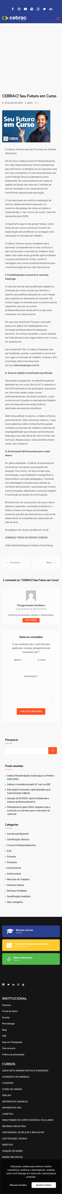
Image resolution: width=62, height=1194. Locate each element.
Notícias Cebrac (15, 885)
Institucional (14, 868)
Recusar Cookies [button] (18, 1185)
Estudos (11, 856)
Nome (18, 660)
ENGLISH (6, 1095)
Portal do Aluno (10, 1011)
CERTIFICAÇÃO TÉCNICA (14, 1138)
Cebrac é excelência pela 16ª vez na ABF (29, 784)
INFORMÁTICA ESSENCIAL (15, 1101)
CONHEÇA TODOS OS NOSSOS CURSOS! (26, 537)
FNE (4, 1036)
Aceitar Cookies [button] (43, 1185)
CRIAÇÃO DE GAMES (12, 1151)
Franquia (12, 862)
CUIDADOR (7, 1083)
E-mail (42, 660)
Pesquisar (11, 740)
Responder (31, 620)
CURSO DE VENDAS (12, 1089)
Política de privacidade (13, 1054)
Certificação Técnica (18, 839)
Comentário (31, 676)
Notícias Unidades (17, 890)
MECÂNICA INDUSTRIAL (14, 1126)
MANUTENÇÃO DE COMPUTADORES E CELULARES (27, 1120)
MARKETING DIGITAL (12, 1157)
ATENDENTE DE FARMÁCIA (15, 1077)
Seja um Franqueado (12, 1042)
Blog (4, 1030)
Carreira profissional (18, 833)
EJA (9, 851)
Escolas (6, 1017)
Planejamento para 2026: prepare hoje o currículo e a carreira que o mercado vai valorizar (28, 810)
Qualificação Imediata (18, 896)
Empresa (6, 1005)
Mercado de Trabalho (18, 879)
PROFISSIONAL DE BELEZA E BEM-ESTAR (23, 1132)
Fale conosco (8, 1048)
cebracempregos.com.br (26, 365)
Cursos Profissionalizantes (21, 845)
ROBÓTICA (7, 1144)
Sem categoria (15, 902)
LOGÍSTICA (7, 1114)
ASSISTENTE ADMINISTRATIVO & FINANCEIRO (25, 1070)
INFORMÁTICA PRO (11, 1107)
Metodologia (8, 1023)
